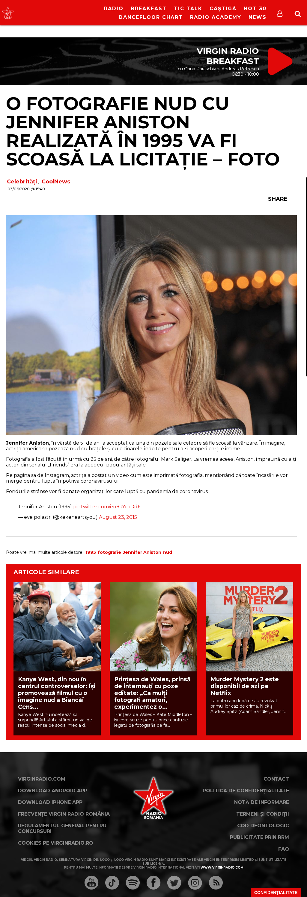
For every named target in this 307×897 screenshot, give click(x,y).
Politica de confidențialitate (246, 790)
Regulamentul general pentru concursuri (62, 828)
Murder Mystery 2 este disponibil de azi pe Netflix (244, 686)
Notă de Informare (261, 802)
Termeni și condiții (262, 814)
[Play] (51, 12)
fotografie (109, 552)
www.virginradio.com (222, 867)
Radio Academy (215, 17)
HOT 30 (255, 8)
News (258, 17)
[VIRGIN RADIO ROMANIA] (8, 13)
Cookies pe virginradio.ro (55, 843)
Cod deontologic (263, 825)
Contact (276, 779)
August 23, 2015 (118, 517)
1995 (90, 552)
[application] (56, 9)
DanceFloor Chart (151, 17)
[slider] (62, 13)
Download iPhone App (50, 802)
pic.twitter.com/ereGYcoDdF (107, 507)
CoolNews (56, 181)
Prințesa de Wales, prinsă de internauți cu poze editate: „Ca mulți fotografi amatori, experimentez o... (152, 693)
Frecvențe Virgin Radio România (64, 814)
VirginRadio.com (41, 779)
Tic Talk (188, 8)
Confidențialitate (275, 892)
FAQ (283, 849)
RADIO (114, 8)
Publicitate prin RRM (259, 837)
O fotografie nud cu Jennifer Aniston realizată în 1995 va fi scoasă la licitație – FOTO (143, 131)
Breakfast (149, 8)
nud (167, 552)
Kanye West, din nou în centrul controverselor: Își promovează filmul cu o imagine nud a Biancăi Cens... (57, 693)
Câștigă (223, 8)
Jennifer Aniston (142, 552)
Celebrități (22, 181)
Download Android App (52, 790)
